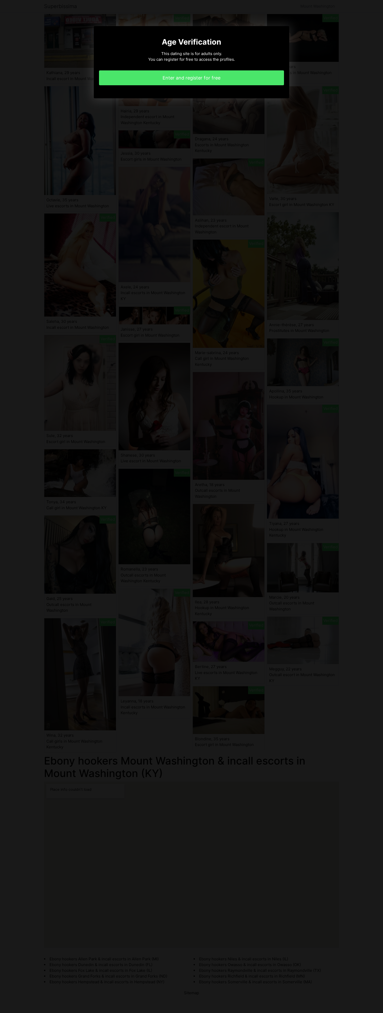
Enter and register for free (191, 78)
